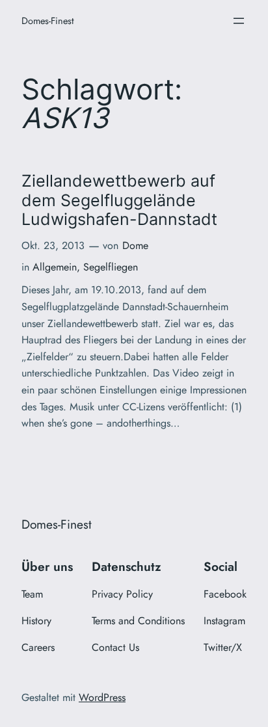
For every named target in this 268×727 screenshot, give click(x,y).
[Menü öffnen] (239, 21)
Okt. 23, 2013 (53, 245)
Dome (135, 245)
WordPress (102, 697)
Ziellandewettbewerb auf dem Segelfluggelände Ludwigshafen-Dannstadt (119, 200)
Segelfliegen (110, 266)
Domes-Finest (47, 20)
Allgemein (55, 266)
